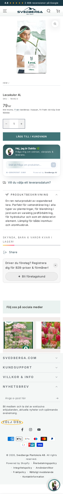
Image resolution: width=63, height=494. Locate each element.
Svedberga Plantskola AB (30, 455)
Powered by (45, 172)
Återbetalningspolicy (45, 463)
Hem (5, 83)
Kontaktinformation (33, 476)
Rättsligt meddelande (42, 472)
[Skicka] (53, 164)
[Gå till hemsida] (30, 11)
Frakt (17, 110)
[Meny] (5, 11)
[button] (48, 11)
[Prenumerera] (58, 398)
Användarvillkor (44, 467)
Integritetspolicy (22, 467)
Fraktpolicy (19, 472)
